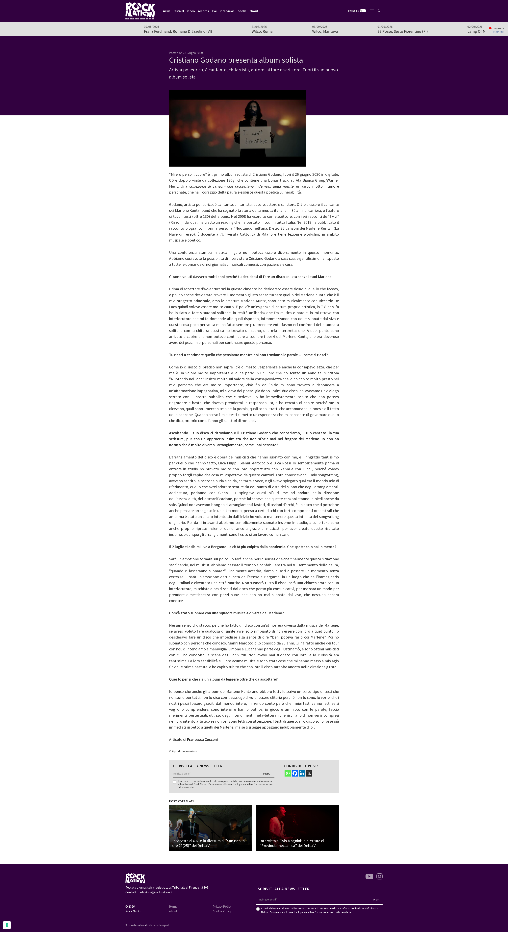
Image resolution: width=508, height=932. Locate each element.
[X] (309, 773)
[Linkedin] (302, 773)
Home (173, 906)
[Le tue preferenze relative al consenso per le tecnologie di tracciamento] (7, 925)
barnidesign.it (161, 925)
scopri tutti (498, 32)
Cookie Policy (222, 911)
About (173, 911)
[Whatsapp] (288, 773)
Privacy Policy (222, 906)
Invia (266, 773)
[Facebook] (295, 773)
